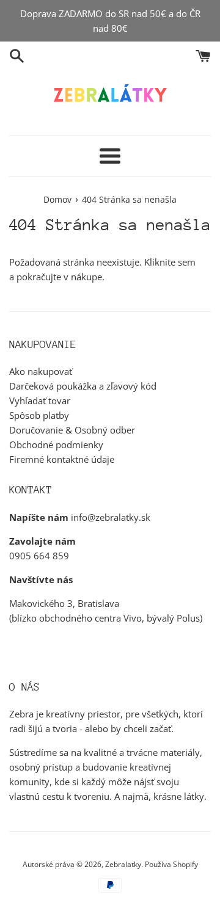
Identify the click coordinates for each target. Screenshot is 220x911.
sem (187, 262)
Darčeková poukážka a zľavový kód (82, 386)
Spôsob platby (39, 415)
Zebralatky (123, 864)
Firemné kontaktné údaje (61, 459)
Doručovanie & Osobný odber (72, 430)
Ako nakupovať (40, 371)
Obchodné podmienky (56, 444)
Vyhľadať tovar (39, 400)
